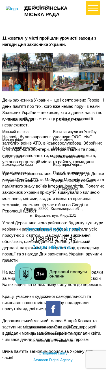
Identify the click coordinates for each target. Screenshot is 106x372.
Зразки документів (69, 156)
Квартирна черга (67, 164)
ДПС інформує (65, 189)
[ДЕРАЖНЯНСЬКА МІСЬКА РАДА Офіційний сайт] (13, 9)
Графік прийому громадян (75, 181)
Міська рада (12, 140)
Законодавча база (17, 164)
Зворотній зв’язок (53, 247)
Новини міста (64, 148)
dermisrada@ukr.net (53, 229)
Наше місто (63, 140)
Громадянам (68, 119)
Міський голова (15, 132)
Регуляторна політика (20, 181)
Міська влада (18, 119)
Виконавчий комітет (19, 148)
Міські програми (16, 173)
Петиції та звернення (71, 173)
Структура (11, 156)
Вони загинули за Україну (75, 132)
